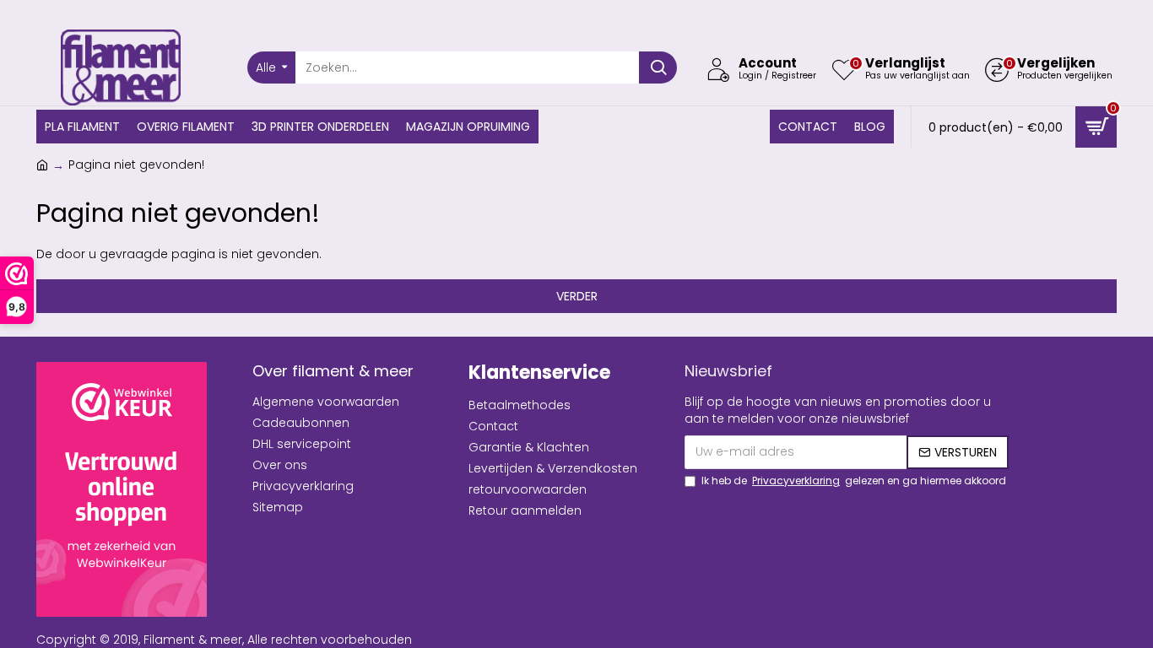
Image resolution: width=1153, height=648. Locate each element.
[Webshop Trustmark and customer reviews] (121, 489)
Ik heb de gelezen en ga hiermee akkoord (853, 480)
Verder (577, 296)
